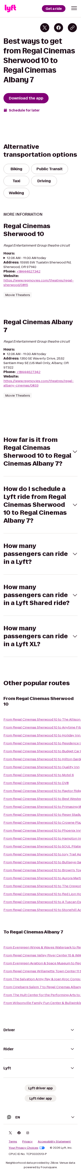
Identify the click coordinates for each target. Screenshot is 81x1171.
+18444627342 (28, 271)
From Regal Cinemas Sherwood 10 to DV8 (36, 783)
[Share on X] (45, 28)
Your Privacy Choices (23, 1148)
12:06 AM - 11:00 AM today (26, 258)
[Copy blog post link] (72, 28)
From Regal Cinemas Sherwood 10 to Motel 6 (38, 775)
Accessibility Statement (54, 1142)
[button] (74, 8)
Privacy (27, 1142)
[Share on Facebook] (58, 28)
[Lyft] (10, 8)
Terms (13, 1142)
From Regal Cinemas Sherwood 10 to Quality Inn (41, 767)
